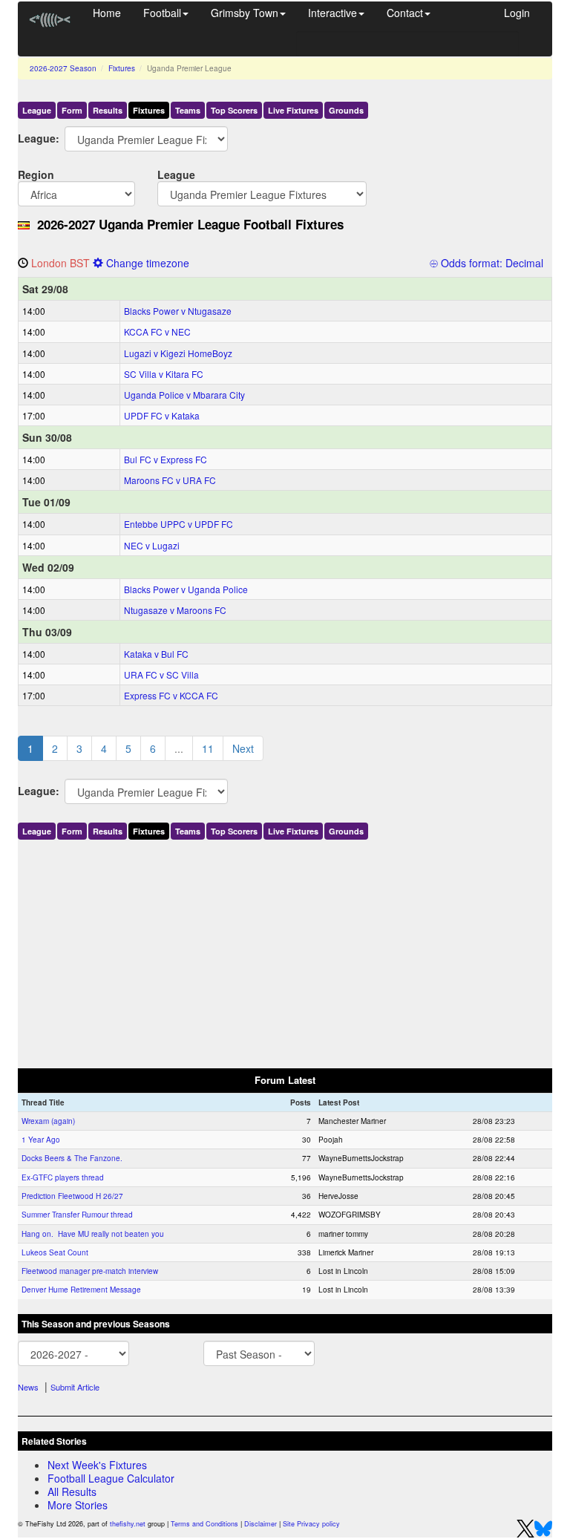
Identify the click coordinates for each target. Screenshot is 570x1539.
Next (243, 748)
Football (162, 12)
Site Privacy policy (311, 1524)
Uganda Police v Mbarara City (184, 394)
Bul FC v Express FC (165, 459)
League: (30, 138)
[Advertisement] (285, 951)
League (36, 110)
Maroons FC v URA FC (170, 480)
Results (107, 110)
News (28, 1387)
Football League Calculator (111, 1478)
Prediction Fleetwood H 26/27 (72, 1196)
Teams (187, 110)
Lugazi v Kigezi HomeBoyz (178, 353)
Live (293, 110)
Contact (405, 12)
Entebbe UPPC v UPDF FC (178, 523)
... (178, 748)
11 (208, 748)
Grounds (346, 110)
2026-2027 (63, 68)
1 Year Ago (41, 1139)
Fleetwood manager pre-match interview (90, 1271)
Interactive (332, 12)
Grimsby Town (244, 12)
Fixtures (121, 68)
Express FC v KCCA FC (171, 695)
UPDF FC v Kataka (162, 415)
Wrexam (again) (48, 1121)
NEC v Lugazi (152, 545)
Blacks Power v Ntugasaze (178, 310)
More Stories (78, 1504)
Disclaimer (260, 1524)
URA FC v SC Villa (161, 674)
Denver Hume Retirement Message (81, 1289)
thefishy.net (127, 1524)
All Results (72, 1491)
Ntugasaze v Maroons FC (175, 610)
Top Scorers (234, 110)
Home (107, 12)
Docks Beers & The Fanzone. (72, 1158)
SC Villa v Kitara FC (163, 373)
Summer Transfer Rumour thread (77, 1214)
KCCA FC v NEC (157, 331)
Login (517, 12)
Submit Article (74, 1387)
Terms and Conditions (204, 1524)
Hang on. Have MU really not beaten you (93, 1234)
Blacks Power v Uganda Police (186, 589)
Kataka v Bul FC (156, 653)
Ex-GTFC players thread (63, 1177)
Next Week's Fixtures (97, 1464)
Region (36, 174)
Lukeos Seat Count (55, 1252)
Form (72, 110)
